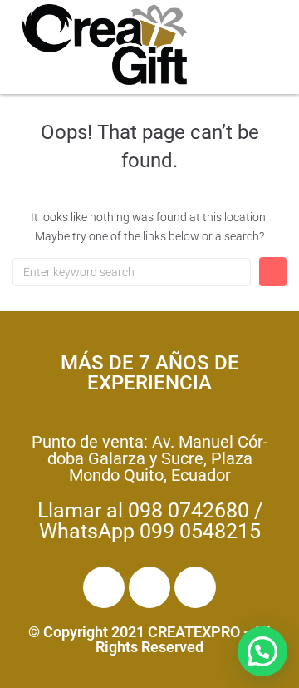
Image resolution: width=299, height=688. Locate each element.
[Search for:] (131, 272)
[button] (262, 651)
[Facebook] (104, 587)
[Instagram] (149, 587)
